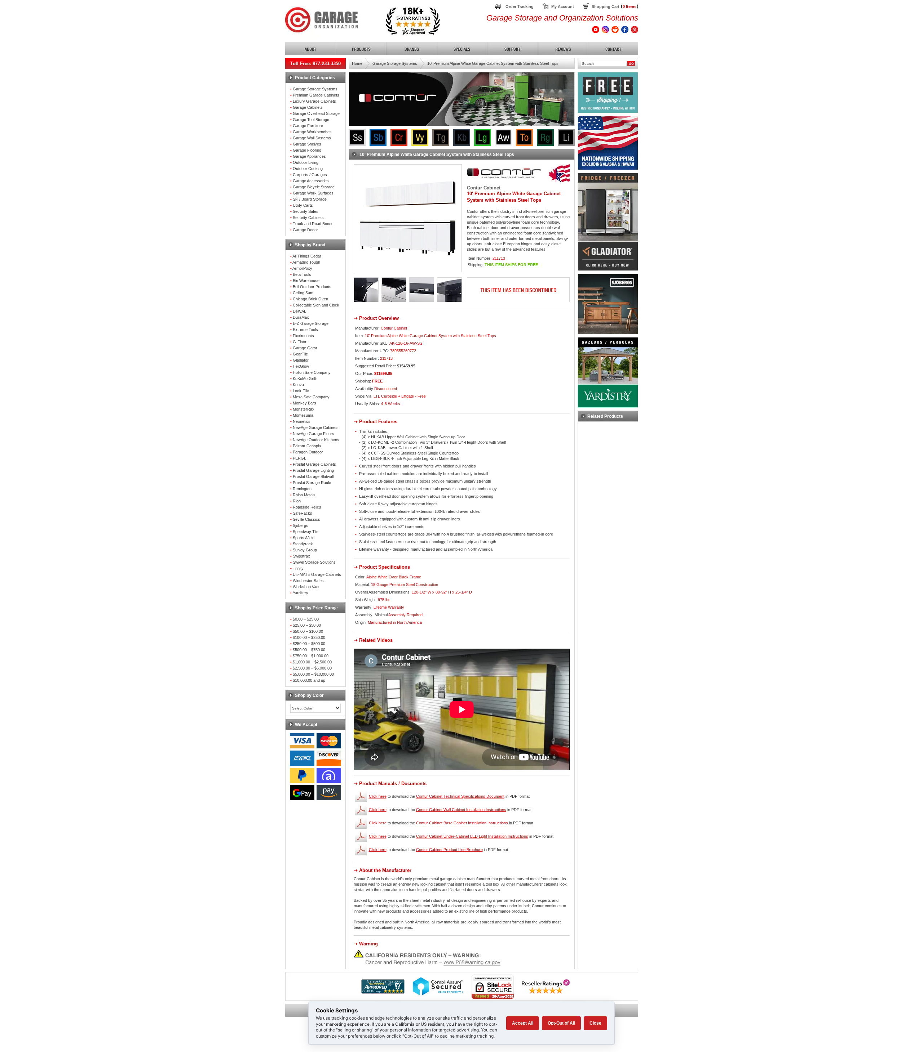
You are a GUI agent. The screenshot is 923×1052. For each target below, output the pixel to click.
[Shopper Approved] (383, 992)
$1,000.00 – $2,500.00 (312, 662)
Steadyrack (303, 544)
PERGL (299, 458)
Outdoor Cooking (308, 168)
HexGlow (301, 366)
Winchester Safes (308, 580)
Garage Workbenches (312, 132)
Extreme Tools (305, 329)
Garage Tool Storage (311, 119)
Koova (298, 384)
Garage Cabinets (308, 107)
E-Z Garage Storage (310, 323)
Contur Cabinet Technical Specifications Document (460, 796)
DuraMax (301, 317)
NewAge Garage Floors (313, 433)
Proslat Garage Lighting (313, 470)
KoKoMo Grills (305, 378)
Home (357, 63)
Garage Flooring (307, 150)
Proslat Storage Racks (312, 482)
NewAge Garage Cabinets (316, 427)
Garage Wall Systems (312, 138)
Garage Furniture (308, 126)
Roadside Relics (307, 507)
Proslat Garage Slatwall (313, 476)
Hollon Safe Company (312, 372)
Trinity (298, 568)
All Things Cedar (306, 256)
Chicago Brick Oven (310, 299)
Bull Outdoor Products (312, 287)
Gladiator (301, 360)
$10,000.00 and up (309, 680)
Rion (297, 501)
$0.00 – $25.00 (306, 619)
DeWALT (300, 311)
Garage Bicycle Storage (314, 187)
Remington (302, 489)
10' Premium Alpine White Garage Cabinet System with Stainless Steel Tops (492, 63)
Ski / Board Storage (310, 199)
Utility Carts (303, 205)
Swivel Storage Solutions (314, 562)
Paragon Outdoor (308, 452)
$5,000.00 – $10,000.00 (313, 674)
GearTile (300, 354)
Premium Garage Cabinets (316, 95)
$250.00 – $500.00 (309, 643)
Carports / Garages (310, 175)
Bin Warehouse (306, 280)
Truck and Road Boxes (313, 223)
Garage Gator (305, 348)
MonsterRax (303, 409)
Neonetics (301, 421)
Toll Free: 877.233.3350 (315, 63)
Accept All (522, 1023)
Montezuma (303, 415)
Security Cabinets (308, 217)
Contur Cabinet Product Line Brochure (449, 849)
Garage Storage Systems (315, 89)
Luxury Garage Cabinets (314, 101)
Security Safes (305, 211)
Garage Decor (305, 230)
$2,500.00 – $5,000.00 (312, 668)
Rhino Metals (304, 495)
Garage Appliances (309, 156)
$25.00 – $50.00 (307, 625)
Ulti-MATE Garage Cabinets (317, 574)
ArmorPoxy (302, 268)
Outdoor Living (305, 162)
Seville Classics (306, 519)
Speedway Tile (305, 531)
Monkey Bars (304, 403)
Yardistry (300, 593)
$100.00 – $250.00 (309, 637)
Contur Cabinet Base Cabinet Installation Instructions (462, 823)
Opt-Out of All (561, 1023)
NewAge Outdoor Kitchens (316, 440)
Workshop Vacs (307, 587)
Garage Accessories (311, 181)
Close (595, 1023)
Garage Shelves (307, 144)
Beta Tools (302, 274)
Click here (378, 796)
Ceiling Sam (303, 293)
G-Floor (299, 342)
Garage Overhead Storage (316, 113)
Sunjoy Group (305, 550)
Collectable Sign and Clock (316, 305)
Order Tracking (519, 6)
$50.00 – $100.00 (308, 631)
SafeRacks (302, 513)
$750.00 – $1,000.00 (310, 656)
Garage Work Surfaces (313, 193)
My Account (562, 6)
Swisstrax (301, 556)
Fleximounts (303, 335)
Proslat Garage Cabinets (314, 464)
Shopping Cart (605, 6)
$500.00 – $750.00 (309, 650)
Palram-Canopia (307, 446)
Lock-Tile (301, 391)
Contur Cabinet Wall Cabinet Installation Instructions (461, 809)
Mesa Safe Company (311, 397)
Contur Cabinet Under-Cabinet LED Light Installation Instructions (472, 836)
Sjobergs (300, 525)
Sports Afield (303, 538)
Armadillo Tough (306, 262)
